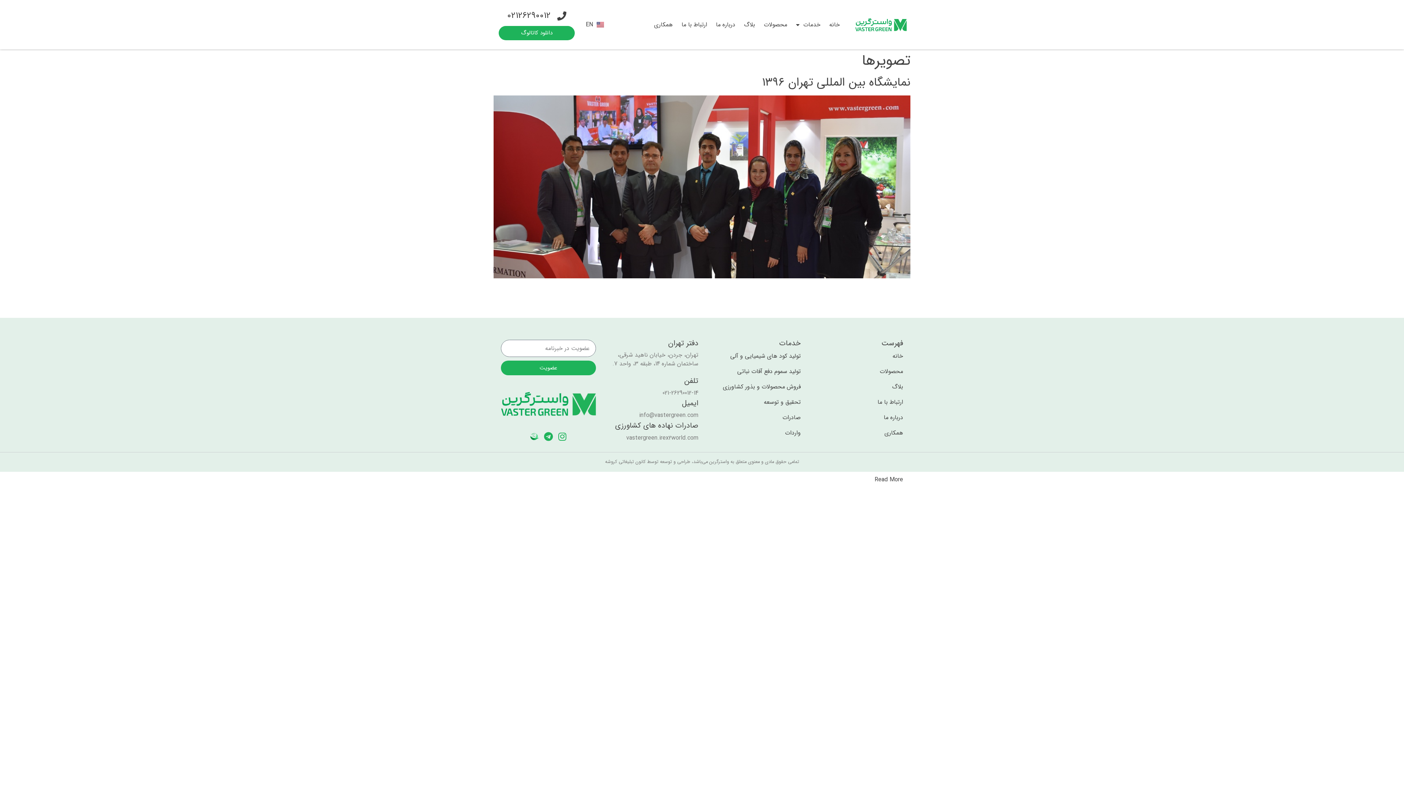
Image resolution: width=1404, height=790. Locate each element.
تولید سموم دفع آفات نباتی (769, 371)
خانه (834, 24)
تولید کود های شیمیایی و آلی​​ (765, 356)
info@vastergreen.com (668, 415)
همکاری (663, 24)
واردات (793, 433)
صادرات (791, 417)
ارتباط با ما (694, 24)
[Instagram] (562, 436)
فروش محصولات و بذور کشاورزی (762, 387)
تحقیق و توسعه (782, 402)
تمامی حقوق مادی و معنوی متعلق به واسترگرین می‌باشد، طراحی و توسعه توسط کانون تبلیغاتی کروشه (702, 462)
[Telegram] (548, 436)
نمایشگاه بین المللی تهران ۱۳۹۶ (836, 83)
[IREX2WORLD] (534, 436)
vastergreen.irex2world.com (662, 438)
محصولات (775, 24)
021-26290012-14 (680, 393)
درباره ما (725, 24)
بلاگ (749, 24)
